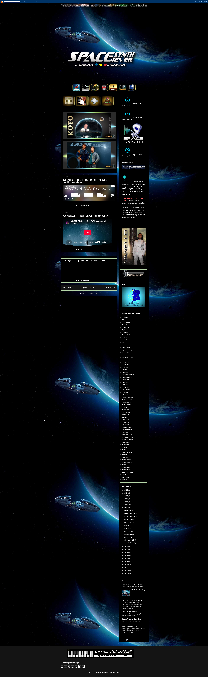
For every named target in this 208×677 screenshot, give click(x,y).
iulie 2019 (127, 525)
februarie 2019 (129, 540)
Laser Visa (125, 395)
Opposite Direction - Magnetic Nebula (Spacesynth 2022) (132, 601)
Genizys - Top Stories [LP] (131, 611)
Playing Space (127, 427)
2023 (126, 496)
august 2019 (128, 522)
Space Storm (126, 459)
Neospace (125, 415)
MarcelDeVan (126, 402)
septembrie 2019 (130, 519)
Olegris (124, 417)
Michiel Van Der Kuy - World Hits (138, 591)
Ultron (124, 474)
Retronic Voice (127, 429)
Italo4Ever (125, 387)
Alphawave (126, 330)
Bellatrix (125, 337)
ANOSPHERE (126, 322)
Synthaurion (126, 442)
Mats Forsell (126, 405)
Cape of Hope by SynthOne (131, 619)
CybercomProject (128, 350)
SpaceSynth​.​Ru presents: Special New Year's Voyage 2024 (133, 626)
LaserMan (125, 392)
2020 (126, 505)
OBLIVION (125, 420)
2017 (126, 550)
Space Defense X (128, 462)
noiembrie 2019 (129, 513)
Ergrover (125, 370)
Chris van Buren (127, 357)
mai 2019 (127, 531)
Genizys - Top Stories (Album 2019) (85, 260)
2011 (126, 567)
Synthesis (125, 444)
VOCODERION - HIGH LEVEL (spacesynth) (86, 216)
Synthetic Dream (127, 452)
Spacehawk (126, 467)
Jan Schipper (126, 390)
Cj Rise (124, 342)
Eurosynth (125, 367)
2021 (126, 502)
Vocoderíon (126, 477)
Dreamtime (126, 360)
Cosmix (124, 355)
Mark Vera (125, 410)
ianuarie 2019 (129, 543)
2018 (126, 547)
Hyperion (125, 382)
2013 (126, 561)
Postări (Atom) (93, 293)
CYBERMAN (126, 352)
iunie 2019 (128, 528)
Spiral (124, 464)
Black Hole (125, 340)
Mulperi (124, 407)
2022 (126, 499)
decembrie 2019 (130, 510)
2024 (126, 493)
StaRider (125, 447)
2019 (126, 508)
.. (81, 90)
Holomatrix (125, 380)
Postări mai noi (68, 288)
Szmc (124, 449)
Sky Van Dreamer (128, 437)
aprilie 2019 (128, 534)
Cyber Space (126, 347)
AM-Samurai (126, 320)
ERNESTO (125, 362)
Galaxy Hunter (127, 377)
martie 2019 (128, 537)
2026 (126, 490)
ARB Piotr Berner (128, 325)
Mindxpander (126, 412)
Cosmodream (126, 345)
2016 (126, 552)
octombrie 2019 (129, 516)
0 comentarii (85, 205)
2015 (126, 555)
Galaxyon (125, 372)
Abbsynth (125, 317)
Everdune (125, 365)
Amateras (125, 327)
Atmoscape (126, 332)
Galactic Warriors (128, 375)
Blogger (118, 672)
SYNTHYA (125, 454)
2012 (126, 564)
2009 (126, 573)
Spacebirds (126, 469)
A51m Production (128, 335)
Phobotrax (125, 422)
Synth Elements (127, 439)
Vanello (124, 479)
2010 (126, 570)
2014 (126, 558)
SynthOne (125, 457)
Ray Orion (125, 424)
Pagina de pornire (88, 288)
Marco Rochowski (128, 397)
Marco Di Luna (127, 400)
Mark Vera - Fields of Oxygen (132, 584)
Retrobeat (125, 432)
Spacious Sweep (127, 434)
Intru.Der (125, 385)
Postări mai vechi (108, 288)
